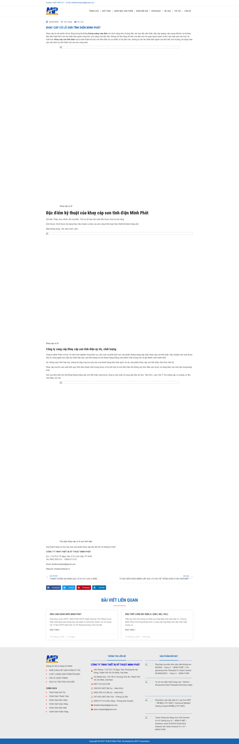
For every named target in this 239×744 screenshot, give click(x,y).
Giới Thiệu (106, 11)
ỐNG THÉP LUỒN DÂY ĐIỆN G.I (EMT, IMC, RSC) (146, 614)
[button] (53, 587)
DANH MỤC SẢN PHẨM (123, 11)
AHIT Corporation (141, 741)
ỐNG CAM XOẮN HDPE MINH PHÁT (65, 614)
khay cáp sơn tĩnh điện (159, 354)
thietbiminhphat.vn (62, 569)
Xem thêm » (55, 630)
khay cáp (86, 547)
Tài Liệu (167, 11)
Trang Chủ (94, 11)
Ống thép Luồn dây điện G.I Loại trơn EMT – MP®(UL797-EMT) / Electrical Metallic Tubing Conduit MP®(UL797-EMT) (173, 703)
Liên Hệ (187, 11)
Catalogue (156, 11)
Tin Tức (177, 11)
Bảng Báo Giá (142, 11)
